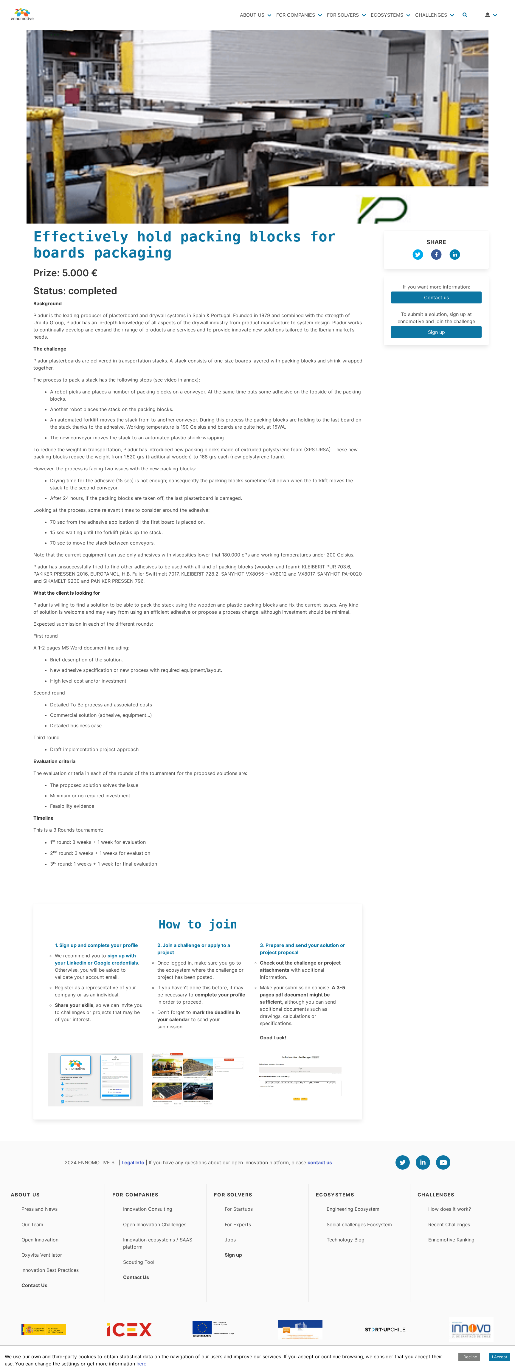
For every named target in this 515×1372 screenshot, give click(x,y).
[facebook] (436, 255)
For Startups (239, 1209)
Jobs (230, 1240)
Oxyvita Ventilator (41, 1255)
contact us (320, 1162)
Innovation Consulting (147, 1209)
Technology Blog (345, 1240)
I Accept (499, 1356)
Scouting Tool (138, 1262)
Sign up (436, 332)
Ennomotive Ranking (451, 1240)
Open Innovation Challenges (154, 1224)
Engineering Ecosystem (353, 1209)
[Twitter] (402, 1162)
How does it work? (449, 1209)
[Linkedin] (423, 1162)
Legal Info (133, 1162)
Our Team (32, 1224)
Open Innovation (39, 1240)
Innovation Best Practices (50, 1270)
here (141, 1364)
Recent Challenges (449, 1224)
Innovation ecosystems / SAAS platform (157, 1243)
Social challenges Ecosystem (359, 1224)
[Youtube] (443, 1162)
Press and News (39, 1209)
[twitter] (417, 255)
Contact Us (34, 1285)
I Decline (469, 1356)
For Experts (238, 1224)
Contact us (436, 297)
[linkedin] (454, 255)
